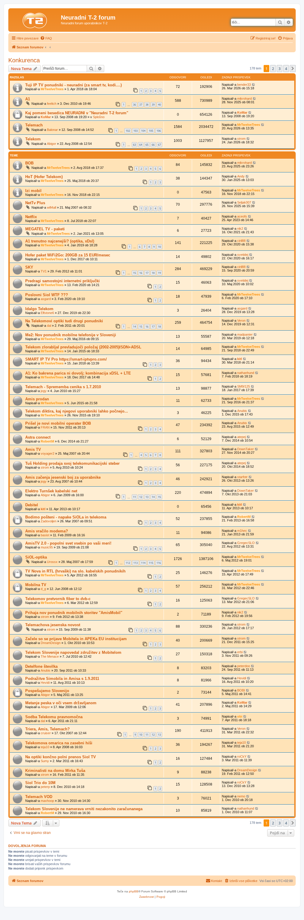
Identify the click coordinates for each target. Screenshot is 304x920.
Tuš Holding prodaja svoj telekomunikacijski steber (72, 463)
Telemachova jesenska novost (52, 625)
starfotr (242, 477)
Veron (241, 320)
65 (146, 145)
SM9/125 (243, 386)
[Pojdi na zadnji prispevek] (254, 84)
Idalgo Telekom (39, 309)
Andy (241, 176)
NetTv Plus (35, 203)
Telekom (33, 139)
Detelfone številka (41, 666)
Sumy (45, 761)
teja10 (45, 747)
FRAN (45, 427)
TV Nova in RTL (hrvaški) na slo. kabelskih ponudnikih (75, 571)
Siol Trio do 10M (40, 783)
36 (134, 105)
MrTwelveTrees (52, 89)
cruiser (46, 733)
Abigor (51, 143)
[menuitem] (46, 38)
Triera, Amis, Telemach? (47, 729)
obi (239, 716)
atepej (241, 437)
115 (151, 563)
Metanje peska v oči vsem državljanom (60, 703)
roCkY (241, 756)
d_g (43, 589)
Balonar (52, 129)
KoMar (46, 117)
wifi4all (51, 207)
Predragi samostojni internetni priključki (62, 281)
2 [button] (273, 68)
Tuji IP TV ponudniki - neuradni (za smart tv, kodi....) (73, 85)
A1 (27, 99)
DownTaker (245, 449)
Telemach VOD (38, 796)
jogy (44, 391)
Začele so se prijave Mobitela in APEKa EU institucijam (76, 639)
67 (159, 145)
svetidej (242, 254)
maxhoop (47, 800)
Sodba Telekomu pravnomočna (54, 717)
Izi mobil (33, 190)
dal (49, 325)
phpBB (133, 891)
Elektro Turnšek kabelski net (51, 491)
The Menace (50, 656)
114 (143, 563)
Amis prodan (37, 399)
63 (134, 145)
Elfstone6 (47, 313)
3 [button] (279, 68)
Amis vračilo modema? (46, 531)
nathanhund (245, 373)
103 (135, 131)
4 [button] (286, 68)
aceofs (242, 216)
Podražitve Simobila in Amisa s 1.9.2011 (62, 678)
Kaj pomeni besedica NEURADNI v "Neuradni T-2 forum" (76, 113)
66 (153, 145)
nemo (241, 796)
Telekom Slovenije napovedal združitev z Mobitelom (73, 652)
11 (134, 497)
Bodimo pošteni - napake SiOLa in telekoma (65, 517)
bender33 (244, 84)
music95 (47, 547)
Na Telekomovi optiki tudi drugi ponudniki (64, 321)
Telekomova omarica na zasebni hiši (58, 743)
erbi (240, 652)
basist (45, 535)
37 (140, 105)
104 (143, 131)
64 (140, 145)
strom (241, 138)
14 (134, 327)
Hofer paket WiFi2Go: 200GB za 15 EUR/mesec (67, 255)
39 (153, 105)
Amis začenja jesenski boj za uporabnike (63, 477)
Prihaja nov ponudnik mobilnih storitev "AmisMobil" (73, 612)
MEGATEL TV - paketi (45, 229)
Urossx (52, 562)
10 (159, 247)
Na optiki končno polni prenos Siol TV (60, 757)
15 (134, 273)
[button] (293, 68)
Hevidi (45, 682)
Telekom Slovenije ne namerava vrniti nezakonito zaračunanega (83, 809)
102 (128, 131)
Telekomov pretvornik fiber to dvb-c (58, 599)
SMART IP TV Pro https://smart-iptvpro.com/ (66, 359)
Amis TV (33, 449)
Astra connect (37, 437)
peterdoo (243, 666)
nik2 (240, 228)
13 (146, 497)
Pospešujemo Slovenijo (47, 691)
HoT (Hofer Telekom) (44, 177)
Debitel (31, 505)
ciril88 (241, 240)
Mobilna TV (35, 585)
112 (128, 563)
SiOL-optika (36, 557)
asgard (46, 299)
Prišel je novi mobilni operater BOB (58, 423)
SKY (29, 267)
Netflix (31, 217)
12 (140, 497)
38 (146, 105)
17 (146, 273)
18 (153, 273)
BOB (29, 163)
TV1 (44, 271)
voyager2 (47, 453)
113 (135, 563)
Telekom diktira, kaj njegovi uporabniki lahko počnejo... (76, 411)
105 (151, 131)
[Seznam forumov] (35, 19)
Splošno (98, 117)
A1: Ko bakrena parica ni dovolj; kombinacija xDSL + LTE (78, 373)
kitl (239, 359)
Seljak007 (244, 202)
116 (158, 563)
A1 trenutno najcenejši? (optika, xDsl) (59, 241)
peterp (45, 787)
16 (140, 273)
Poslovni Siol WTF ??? (46, 295)
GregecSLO (246, 543)
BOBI (241, 690)
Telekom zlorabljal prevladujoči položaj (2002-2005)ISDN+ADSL (83, 347)
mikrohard (244, 98)
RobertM (47, 441)
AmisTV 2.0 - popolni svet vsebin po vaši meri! (68, 543)
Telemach (34, 125)
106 (158, 131)
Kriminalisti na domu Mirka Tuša (55, 770)
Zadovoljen (48, 521)
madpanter (245, 334)
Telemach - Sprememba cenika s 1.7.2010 (63, 387)
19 (159, 273)
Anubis (242, 411)
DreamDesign (51, 643)
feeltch (51, 103)
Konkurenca (24, 60)
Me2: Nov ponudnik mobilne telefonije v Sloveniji (70, 335)
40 (159, 105)
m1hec (242, 530)
